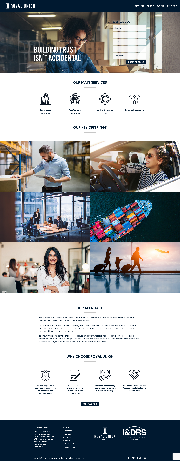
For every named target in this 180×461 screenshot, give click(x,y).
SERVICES (139, 6)
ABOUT (150, 6)
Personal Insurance (134, 110)
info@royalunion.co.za (47, 436)
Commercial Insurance (45, 111)
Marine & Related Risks (105, 112)
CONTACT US (90, 404)
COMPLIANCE (70, 447)
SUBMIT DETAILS (136, 62)
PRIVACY (68, 440)
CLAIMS (160, 6)
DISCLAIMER (69, 444)
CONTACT (172, 6)
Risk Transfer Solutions (75, 111)
